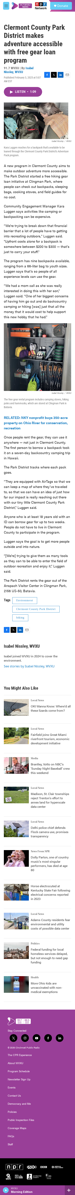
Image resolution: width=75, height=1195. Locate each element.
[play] (5, 1190)
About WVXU (15, 1063)
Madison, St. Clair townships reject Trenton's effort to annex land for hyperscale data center (50, 800)
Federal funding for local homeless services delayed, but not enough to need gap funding (49, 955)
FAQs (11, 1136)
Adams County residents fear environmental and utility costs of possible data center (50, 924)
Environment (24, 600)
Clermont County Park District (36, 609)
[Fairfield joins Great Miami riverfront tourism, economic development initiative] (16, 736)
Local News (37, 700)
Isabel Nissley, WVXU (18, 70)
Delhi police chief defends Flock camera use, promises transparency (49, 831)
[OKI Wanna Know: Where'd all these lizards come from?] (16, 707)
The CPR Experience (20, 1055)
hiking (20, 617)
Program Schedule (19, 1071)
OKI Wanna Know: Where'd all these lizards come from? (51, 708)
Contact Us (14, 1095)
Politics (35, 943)
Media (34, 758)
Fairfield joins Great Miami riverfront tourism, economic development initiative (50, 738)
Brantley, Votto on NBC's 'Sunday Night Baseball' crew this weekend (50, 768)
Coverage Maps (17, 1128)
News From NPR (40, 851)
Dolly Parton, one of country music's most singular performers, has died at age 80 (50, 863)
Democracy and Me (19, 1103)
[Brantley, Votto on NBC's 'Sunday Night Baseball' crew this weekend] (16, 765)
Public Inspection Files (21, 1120)
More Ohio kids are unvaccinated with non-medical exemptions (46, 987)
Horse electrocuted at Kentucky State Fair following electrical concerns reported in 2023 (50, 892)
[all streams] (70, 1190)
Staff (10, 1144)
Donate (62, 6)
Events (12, 1087)
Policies (12, 1111)
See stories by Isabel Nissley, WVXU (29, 666)
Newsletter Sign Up (19, 1079)
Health (35, 977)
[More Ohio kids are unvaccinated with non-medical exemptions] (16, 984)
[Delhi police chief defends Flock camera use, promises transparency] (16, 829)
